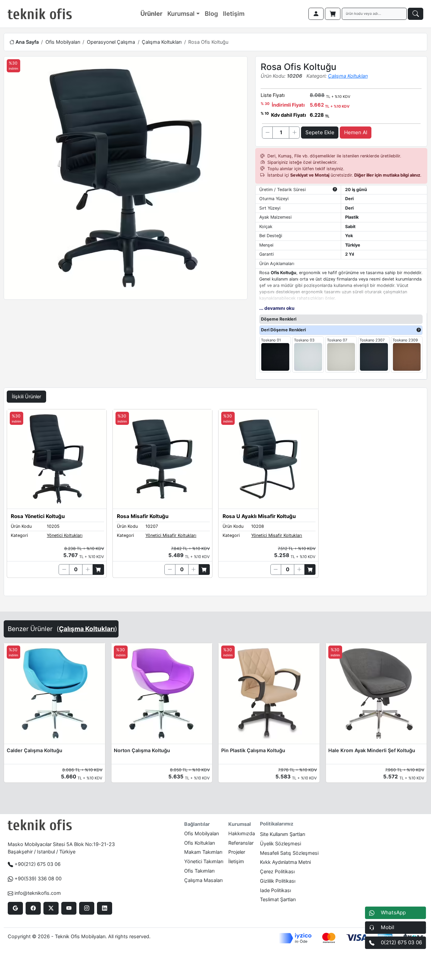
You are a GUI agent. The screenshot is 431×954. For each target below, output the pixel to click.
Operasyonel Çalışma (111, 42)
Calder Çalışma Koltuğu (34, 750)
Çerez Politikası (277, 871)
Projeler (236, 852)
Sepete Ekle (319, 132)
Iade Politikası (275, 890)
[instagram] (86, 908)
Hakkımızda (241, 833)
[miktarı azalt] (267, 132)
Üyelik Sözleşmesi (280, 843)
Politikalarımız (276, 824)
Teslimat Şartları (278, 899)
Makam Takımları (203, 852)
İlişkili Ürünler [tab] (26, 396)
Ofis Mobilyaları (62, 42)
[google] (15, 908)
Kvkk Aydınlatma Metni (285, 862)
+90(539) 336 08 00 (38, 878)
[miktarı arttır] (294, 132)
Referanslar (241, 843)
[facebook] (33, 908)
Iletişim (233, 13)
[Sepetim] (332, 14)
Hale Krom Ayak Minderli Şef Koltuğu (371, 750)
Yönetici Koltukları (64, 535)
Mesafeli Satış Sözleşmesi (289, 853)
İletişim (236, 861)
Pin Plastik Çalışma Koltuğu (253, 750)
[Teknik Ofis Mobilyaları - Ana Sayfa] (40, 13)
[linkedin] (104, 908)
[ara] (415, 14)
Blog (211, 13)
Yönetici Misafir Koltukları (170, 535)
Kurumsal (181, 13)
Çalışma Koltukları (161, 42)
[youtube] (68, 908)
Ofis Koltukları (199, 843)
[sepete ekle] (98, 569)
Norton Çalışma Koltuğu (142, 750)
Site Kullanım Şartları (282, 834)
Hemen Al (355, 132)
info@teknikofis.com (37, 893)
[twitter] (51, 908)
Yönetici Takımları (203, 861)
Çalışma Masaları (203, 880)
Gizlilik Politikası (277, 881)
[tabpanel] (215, 501)
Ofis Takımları (199, 871)
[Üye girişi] (316, 14)
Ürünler (151, 13)
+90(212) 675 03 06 (37, 864)
